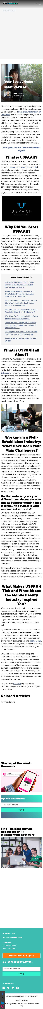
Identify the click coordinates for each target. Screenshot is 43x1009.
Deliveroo (5, 373)
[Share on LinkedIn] (2, 1002)
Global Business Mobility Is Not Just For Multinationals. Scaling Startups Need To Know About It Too (21, 325)
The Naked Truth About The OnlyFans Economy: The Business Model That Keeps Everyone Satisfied (19, 285)
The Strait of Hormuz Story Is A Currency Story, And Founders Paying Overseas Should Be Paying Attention (21, 303)
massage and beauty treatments (22, 167)
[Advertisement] (21, 34)
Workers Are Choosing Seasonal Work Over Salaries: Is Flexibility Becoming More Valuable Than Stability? (20, 294)
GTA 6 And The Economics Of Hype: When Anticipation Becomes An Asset (21, 317)
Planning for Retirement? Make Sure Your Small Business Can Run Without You (21, 333)
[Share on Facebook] (2, 993)
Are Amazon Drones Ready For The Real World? (20, 340)
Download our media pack (21, 955)
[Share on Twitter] (2, 998)
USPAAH (17, 684)
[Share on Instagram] (2, 1006)
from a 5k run (35, 641)
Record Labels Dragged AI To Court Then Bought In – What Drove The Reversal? (21, 311)
